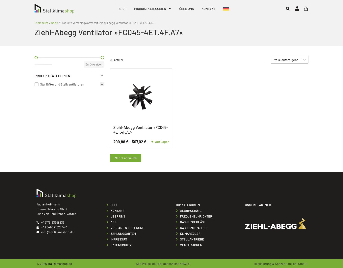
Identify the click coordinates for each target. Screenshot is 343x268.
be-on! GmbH (297, 263)
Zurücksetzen (94, 64)
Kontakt (208, 8)
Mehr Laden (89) (125, 158)
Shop (122, 8)
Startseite (42, 23)
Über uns (186, 8)
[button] (287, 8)
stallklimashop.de (59, 263)
